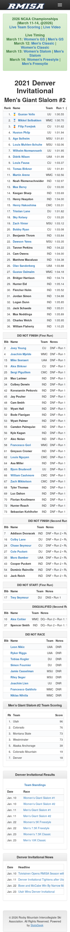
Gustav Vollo (26, 114)
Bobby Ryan (21, 229)
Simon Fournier (20, 665)
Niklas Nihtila (19, 695)
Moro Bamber (19, 557)
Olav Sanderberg (24, 266)
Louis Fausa (21, 163)
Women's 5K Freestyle (37, 822)
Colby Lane (18, 539)
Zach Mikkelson (21, 481)
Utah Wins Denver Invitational (36, 891)
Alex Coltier (18, 619)
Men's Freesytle (35, 63)
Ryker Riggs (18, 653)
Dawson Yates (22, 241)
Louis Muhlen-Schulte (27, 144)
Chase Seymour (20, 545)
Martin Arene (21, 175)
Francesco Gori (20, 445)
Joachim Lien (19, 683)
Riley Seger (17, 677)
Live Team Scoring (24, 27)
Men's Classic (42, 43)
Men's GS (56, 39)
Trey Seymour (19, 597)
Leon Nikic (17, 647)
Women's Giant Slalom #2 (39, 804)
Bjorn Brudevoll (20, 469)
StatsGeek (37, 925)
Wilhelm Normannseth (27, 150)
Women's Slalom (37, 51)
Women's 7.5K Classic (37, 834)
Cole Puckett (18, 551)
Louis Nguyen (19, 457)
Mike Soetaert (19, 360)
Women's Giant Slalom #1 (39, 798)
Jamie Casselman (22, 671)
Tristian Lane (21, 211)
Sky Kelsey (20, 217)
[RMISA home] (25, 5)
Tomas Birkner (22, 169)
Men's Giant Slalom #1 (37, 810)
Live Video (52, 27)
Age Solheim (21, 138)
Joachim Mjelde (20, 354)
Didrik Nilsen (21, 157)
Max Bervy (20, 187)
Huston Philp (21, 132)
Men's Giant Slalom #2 (37, 816)
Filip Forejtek (27, 126)
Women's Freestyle (43, 59)
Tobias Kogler (19, 659)
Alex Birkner (18, 366)
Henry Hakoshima (24, 205)
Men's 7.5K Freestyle (36, 828)
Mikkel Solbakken (29, 120)
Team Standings (35, 785)
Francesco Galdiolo (23, 689)
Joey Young (18, 348)
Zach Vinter (20, 223)
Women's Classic (35, 47)
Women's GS (34, 39)
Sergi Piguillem (20, 372)
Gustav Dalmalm (23, 272)
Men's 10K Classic (34, 840)
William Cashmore (22, 475)
